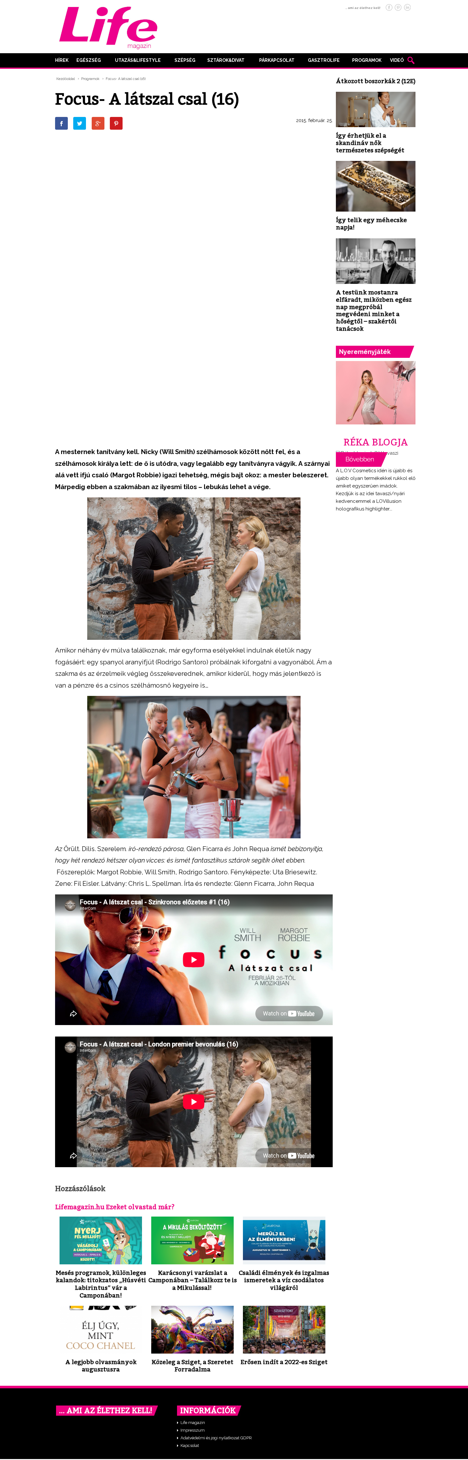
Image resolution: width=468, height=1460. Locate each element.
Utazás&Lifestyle (138, 60)
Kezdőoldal (65, 79)
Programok (366, 60)
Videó (397, 60)
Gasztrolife (324, 60)
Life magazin (193, 1422)
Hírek (61, 60)
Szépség (184, 60)
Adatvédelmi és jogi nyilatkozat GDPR (216, 1437)
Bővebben (361, 459)
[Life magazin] (108, 26)
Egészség (88, 60)
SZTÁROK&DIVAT (226, 60)
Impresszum (193, 1430)
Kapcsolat (190, 1445)
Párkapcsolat (276, 60)
